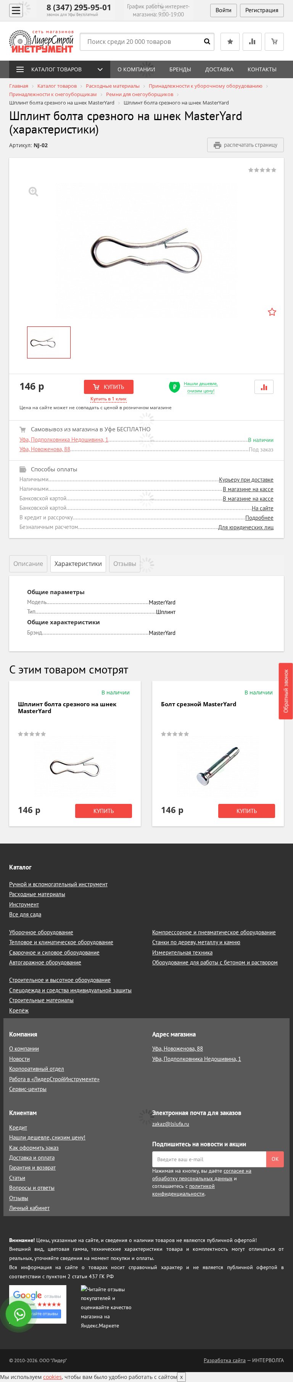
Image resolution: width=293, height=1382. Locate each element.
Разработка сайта (225, 1360)
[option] (146, 251)
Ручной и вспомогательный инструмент (58, 884)
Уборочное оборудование (41, 932)
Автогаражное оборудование (45, 962)
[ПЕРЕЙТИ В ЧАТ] (19, 1314)
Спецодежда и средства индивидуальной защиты (70, 990)
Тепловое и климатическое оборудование (61, 942)
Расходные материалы (37, 894)
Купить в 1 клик (108, 398)
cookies (52, 1376)
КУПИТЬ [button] (113, 386)
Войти (224, 10)
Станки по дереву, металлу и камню (196, 942)
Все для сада (25, 914)
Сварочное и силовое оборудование (54, 952)
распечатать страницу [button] (250, 144)
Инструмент (24, 904)
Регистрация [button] (262, 10)
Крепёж (19, 1010)
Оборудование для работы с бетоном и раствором (215, 962)
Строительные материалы (41, 1000)
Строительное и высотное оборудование (60, 979)
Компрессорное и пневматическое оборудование (214, 932)
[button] (264, 387)
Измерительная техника (182, 952)
